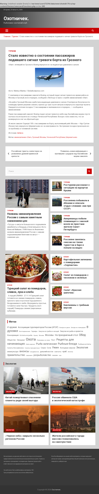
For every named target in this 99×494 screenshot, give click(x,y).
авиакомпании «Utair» (23, 137)
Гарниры (34, 331)
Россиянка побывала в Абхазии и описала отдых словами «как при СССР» (77, 204)
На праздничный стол (66, 335)
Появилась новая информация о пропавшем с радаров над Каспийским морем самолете (71, 153)
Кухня (9, 285)
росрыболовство (42, 355)
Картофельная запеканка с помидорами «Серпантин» (78, 262)
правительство (16, 355)
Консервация (13, 335)
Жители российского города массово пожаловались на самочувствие (68, 438)
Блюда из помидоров (78, 327)
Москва (41, 335)
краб (64, 351)
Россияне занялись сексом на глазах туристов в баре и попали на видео (74, 243)
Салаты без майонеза (15, 348)
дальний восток (46, 351)
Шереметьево (71, 137)
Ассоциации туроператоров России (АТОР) (38, 327)
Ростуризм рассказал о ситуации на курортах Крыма (77, 187)
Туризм (12, 51)
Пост (53, 340)
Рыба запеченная (46, 343)
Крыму (36, 335)
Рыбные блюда (67, 343)
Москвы (43, 137)
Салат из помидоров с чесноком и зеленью (76, 276)
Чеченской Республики (56, 137)
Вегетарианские (24, 331)
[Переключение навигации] (7, 30)
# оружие (12, 327)
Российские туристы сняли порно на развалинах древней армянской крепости (26, 153)
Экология (82, 347)
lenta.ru (20, 133)
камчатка (57, 352)
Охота (31, 339)
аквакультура (12, 351)
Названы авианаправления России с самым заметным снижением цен (24, 217)
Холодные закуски (67, 348)
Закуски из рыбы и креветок (71, 331)
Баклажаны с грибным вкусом (76, 306)
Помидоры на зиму (43, 340)
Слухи (43, 348)
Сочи (49, 348)
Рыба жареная (30, 344)
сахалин (55, 355)
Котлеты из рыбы (26, 335)
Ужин (55, 347)
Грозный (35, 137)
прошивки (29, 355)
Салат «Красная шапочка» (72, 291)
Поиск (89, 171)
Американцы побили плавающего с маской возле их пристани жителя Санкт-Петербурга (76, 224)
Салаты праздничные (32, 348)
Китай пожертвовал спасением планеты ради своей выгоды (23, 399)
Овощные (21, 340)
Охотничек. (16, 18)
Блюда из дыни (64, 327)
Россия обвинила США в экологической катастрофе (68, 399)
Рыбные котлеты (84, 344)
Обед (82, 335)
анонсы (24, 351)
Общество (11, 340)
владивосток (34, 352)
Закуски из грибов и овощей (49, 331)
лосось (70, 352)
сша (60, 355)
